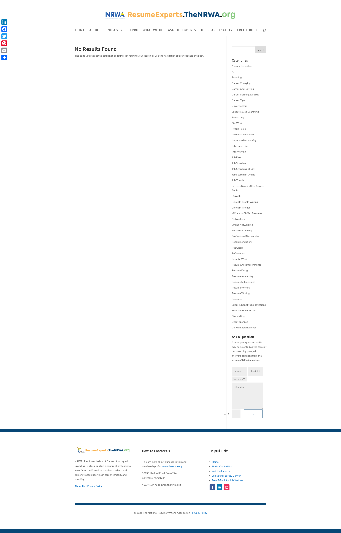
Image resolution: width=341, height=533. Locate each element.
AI (233, 71)
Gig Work (237, 123)
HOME (80, 30)
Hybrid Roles (239, 128)
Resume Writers (241, 287)
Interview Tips (240, 145)
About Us (80, 486)
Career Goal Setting (243, 88)
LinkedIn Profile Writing (245, 201)
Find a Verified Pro (222, 466)
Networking (238, 218)
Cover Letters (239, 105)
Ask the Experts (221, 470)
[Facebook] (4, 29)
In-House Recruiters (243, 134)
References (238, 253)
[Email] (4, 50)
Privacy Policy (94, 486)
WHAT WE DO (153, 30)
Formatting (238, 117)
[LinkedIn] (4, 22)
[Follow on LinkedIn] (219, 487)
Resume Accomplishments (246, 264)
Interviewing (239, 151)
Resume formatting (242, 276)
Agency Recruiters (242, 65)
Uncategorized (240, 321)
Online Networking (242, 224)
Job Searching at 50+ (243, 168)
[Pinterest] (4, 43)
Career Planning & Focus (245, 94)
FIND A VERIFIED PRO (121, 30)
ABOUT (94, 30)
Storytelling (238, 316)
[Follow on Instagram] (226, 487)
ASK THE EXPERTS (182, 30)
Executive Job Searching (245, 111)
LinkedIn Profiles (241, 207)
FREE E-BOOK (247, 30)
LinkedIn (236, 196)
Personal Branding (242, 230)
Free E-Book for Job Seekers (227, 480)
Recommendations (242, 241)
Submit (253, 414)
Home (215, 461)
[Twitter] (4, 36)
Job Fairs (236, 157)
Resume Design (240, 270)
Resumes (237, 298)
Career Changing (241, 83)
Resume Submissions (243, 281)
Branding (237, 77)
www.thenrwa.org (172, 466)
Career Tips (238, 100)
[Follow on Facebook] (212, 487)
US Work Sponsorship (244, 327)
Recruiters (237, 247)
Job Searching (239, 162)
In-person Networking (244, 140)
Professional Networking (245, 236)
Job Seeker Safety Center (226, 475)
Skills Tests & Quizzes (244, 310)
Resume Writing (241, 293)
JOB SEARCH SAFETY (217, 30)
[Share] (4, 57)
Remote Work (239, 258)
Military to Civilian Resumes (247, 213)
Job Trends (238, 180)
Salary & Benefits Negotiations (249, 304)
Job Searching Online (243, 174)
